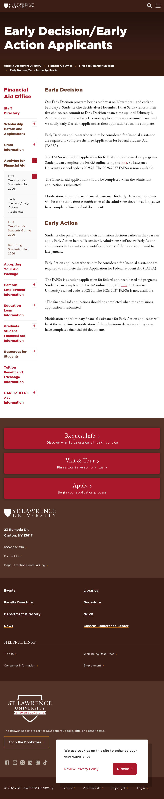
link (124, 162)
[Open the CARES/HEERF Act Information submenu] (31, 392)
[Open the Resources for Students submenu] (31, 351)
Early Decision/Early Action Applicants (18, 205)
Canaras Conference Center (106, 626)
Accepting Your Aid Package (12, 269)
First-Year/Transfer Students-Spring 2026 (19, 228)
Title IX (9, 653)
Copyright (118, 788)
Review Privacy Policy (81, 769)
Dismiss (123, 769)
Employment (92, 665)
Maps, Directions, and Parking (24, 565)
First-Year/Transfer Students (96, 65)
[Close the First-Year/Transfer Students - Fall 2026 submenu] (31, 176)
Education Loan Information (14, 310)
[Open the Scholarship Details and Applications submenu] (31, 124)
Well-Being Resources (99, 653)
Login (141, 788)
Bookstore (92, 602)
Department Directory (22, 614)
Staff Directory (12, 111)
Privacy (67, 788)
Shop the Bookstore (24, 742)
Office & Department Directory (22, 65)
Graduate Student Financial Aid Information (14, 333)
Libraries (91, 590)
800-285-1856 (14, 547)
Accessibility (92, 788)
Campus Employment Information (14, 289)
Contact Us (12, 556)
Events (9, 590)
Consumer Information (19, 665)
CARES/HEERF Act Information (16, 397)
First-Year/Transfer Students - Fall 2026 (18, 182)
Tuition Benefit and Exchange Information (14, 375)
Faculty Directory (18, 602)
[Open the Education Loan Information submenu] (31, 305)
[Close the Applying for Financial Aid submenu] (31, 160)
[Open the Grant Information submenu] (31, 144)
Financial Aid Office (60, 65)
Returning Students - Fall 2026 (18, 249)
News (8, 626)
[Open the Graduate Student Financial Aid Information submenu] (31, 326)
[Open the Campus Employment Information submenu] (31, 284)
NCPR (88, 614)
